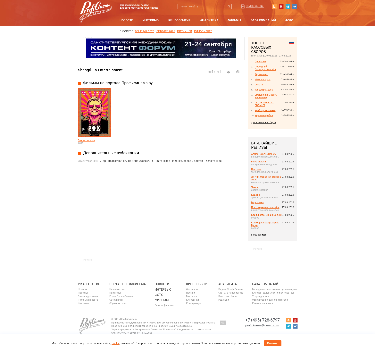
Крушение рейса (264, 115)
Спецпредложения (88, 296)
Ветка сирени (258, 161)
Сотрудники (116, 299)
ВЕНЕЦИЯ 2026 (144, 31)
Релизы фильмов (164, 305)
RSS (274, 6)
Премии (190, 292)
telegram (288, 6)
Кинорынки (192, 299)
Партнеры (115, 292)
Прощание (260, 61)
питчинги (184, 31)
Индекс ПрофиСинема (230, 289)
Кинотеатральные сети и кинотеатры (273, 292)
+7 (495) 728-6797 (262, 320)
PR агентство (89, 284)
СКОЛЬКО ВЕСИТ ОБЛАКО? (264, 104)
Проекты (83, 292)
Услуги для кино (261, 296)
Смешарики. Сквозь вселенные (266, 96)
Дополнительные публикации (111, 152)
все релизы (259, 234)
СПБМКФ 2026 (165, 31)
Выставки (191, 296)
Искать (229, 6)
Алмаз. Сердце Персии (263, 154)
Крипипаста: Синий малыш (266, 215)
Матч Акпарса (263, 79)
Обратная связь (118, 303)
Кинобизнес (203, 31)
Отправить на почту (237, 71)
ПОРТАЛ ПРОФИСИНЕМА (127, 284)
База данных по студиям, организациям (274, 289)
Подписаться (254, 6)
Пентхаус (256, 169)
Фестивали (192, 289)
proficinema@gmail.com (262, 325)
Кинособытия (179, 20)
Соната (259, 84)
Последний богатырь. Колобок (265, 68)
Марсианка (257, 202)
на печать (228, 72)
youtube (281, 6)
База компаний (263, 20)
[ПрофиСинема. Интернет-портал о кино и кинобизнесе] (95, 8)
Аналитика (209, 20)
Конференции (193, 303)
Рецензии (223, 299)
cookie (116, 343)
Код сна (255, 194)
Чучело (255, 187)
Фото (289, 20)
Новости (126, 20)
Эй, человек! (261, 74)
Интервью (151, 20)
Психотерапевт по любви (265, 207)
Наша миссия (117, 289)
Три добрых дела (264, 89)
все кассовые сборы (264, 122)
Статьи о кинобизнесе (230, 292)
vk (295, 6)
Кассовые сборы (227, 296)
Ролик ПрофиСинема (121, 296)
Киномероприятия (262, 303)
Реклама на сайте (88, 299)
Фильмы (234, 20)
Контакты (83, 303)
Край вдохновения (265, 110)
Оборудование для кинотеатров (270, 299)
